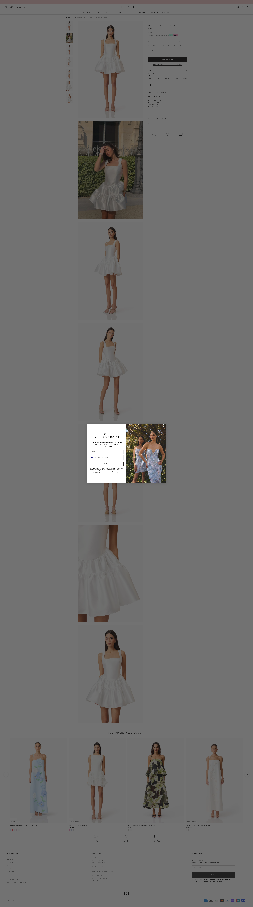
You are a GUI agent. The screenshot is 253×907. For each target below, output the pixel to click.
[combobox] (93, 457)
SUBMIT (107, 464)
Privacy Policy (93, 473)
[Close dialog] (163, 426)
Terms (98, 473)
